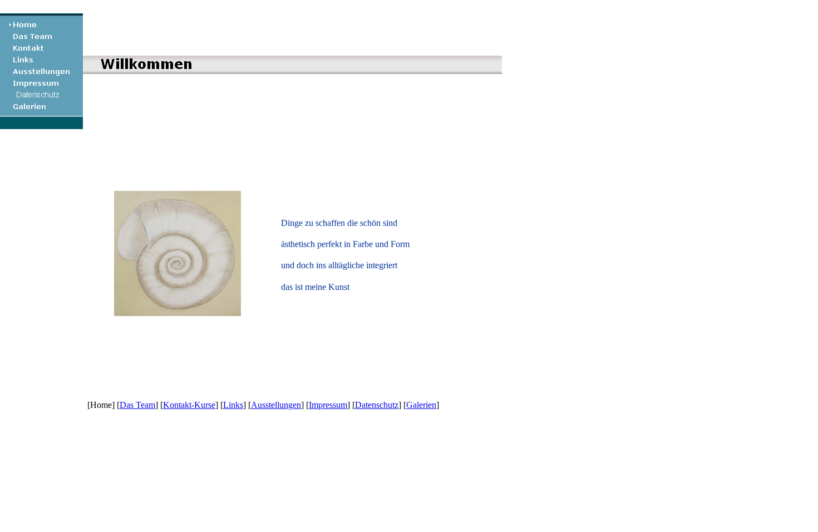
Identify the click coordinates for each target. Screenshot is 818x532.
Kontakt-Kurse (189, 405)
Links (233, 405)
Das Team (137, 405)
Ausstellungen (276, 405)
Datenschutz (376, 405)
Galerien (421, 405)
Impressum (328, 405)
